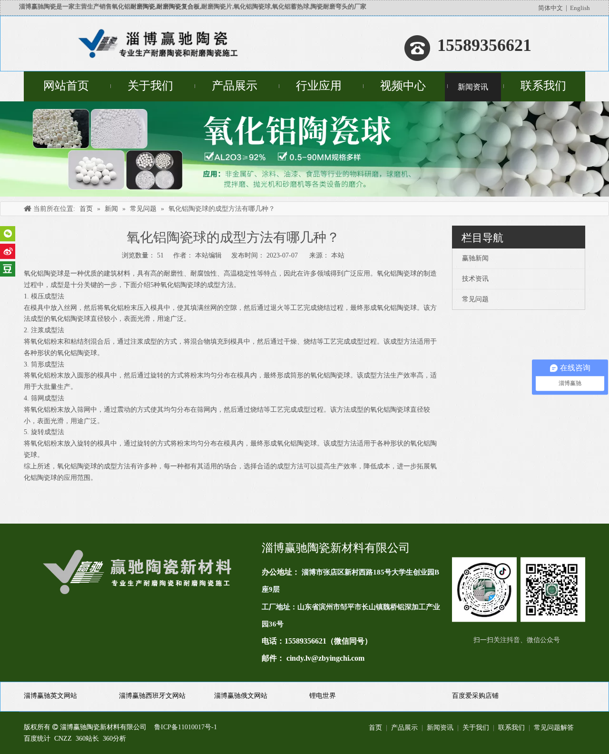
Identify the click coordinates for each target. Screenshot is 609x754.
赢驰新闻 (475, 258)
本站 (337, 255)
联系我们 (511, 727)
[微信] (7, 233)
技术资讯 (475, 278)
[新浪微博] (7, 251)
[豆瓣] (7, 269)
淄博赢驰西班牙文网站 (152, 695)
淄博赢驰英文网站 (50, 695)
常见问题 (475, 299)
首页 (375, 727)
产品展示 (404, 727)
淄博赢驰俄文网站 (240, 695)
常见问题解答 (554, 727)
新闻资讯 (440, 727)
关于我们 (475, 727)
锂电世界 (322, 695)
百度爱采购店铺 (475, 695)
